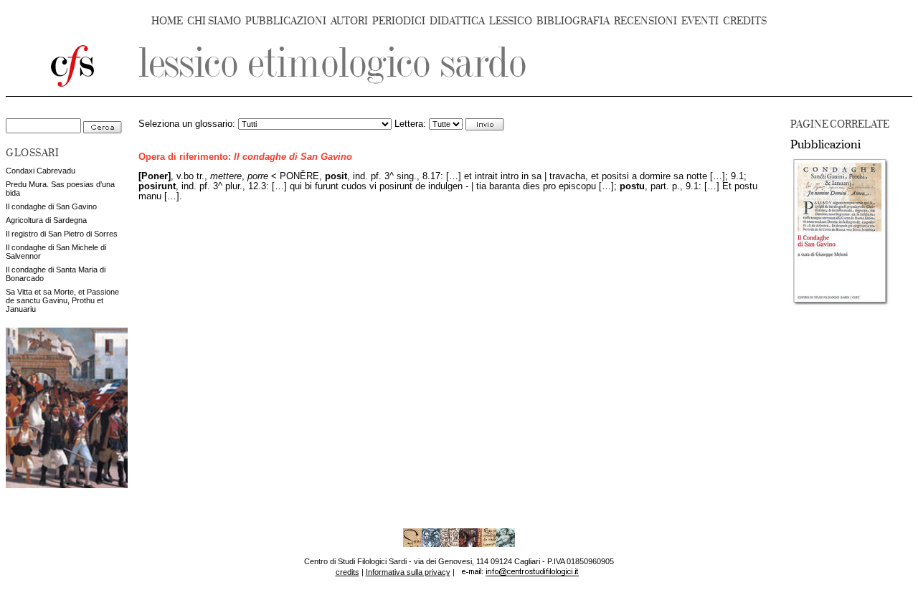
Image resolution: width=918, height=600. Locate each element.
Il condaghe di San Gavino (51, 206)
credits (347, 572)
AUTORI (349, 21)
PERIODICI (398, 21)
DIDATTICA (457, 21)
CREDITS (745, 21)
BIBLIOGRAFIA (573, 21)
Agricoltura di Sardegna (46, 220)
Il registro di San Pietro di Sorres (62, 233)
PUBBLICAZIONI (285, 21)
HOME (167, 21)
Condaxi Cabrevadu (40, 170)
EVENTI (700, 21)
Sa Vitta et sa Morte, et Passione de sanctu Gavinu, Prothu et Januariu (62, 300)
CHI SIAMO (214, 21)
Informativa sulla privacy (408, 572)
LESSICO (510, 21)
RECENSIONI (645, 21)
